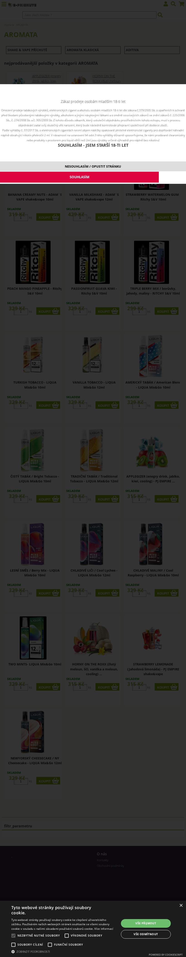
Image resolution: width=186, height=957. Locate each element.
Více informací (103, 929)
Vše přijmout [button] (145, 923)
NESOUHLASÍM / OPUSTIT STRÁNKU (93, 166)
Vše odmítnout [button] (146, 934)
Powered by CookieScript (166, 954)
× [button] (181, 905)
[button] (63, 951)
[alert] (93, 929)
